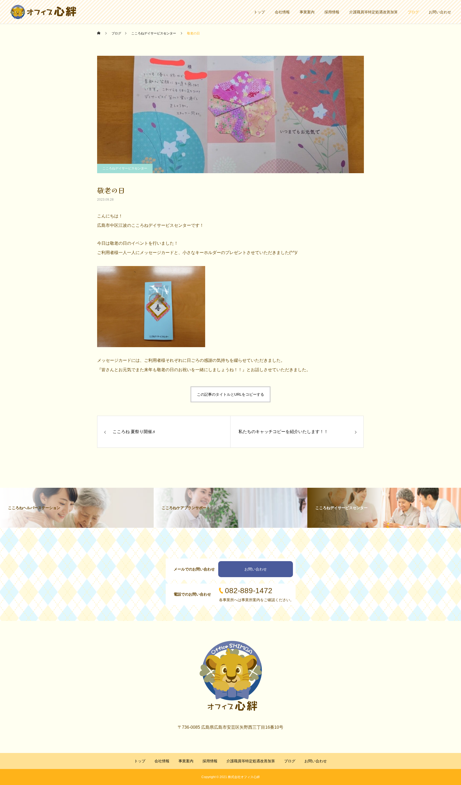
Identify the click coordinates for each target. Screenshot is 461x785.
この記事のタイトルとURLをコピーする (230, 394)
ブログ (413, 12)
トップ (259, 12)
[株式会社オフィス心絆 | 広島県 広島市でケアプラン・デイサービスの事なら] (43, 12)
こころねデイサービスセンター (124, 168)
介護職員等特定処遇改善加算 (373, 12)
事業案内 (307, 12)
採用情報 (331, 12)
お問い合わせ (440, 12)
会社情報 (282, 12)
